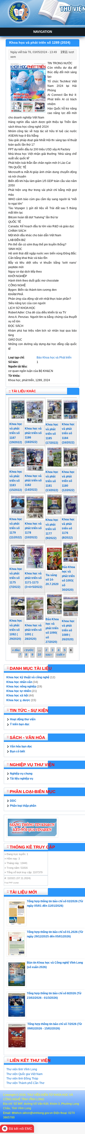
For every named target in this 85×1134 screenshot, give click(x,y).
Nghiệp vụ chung (21, 773)
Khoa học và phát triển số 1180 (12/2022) (68, 481)
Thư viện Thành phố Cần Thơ (25, 1083)
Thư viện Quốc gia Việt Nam (24, 1074)
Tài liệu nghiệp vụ (21, 778)
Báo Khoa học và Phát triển (54, 357)
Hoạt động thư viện (22, 719)
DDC (13, 800)
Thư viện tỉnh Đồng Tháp (22, 1078)
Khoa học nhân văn (19, 682)
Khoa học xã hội (17, 695)
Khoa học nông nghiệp (21, 686)
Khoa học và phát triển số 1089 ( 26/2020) (68, 630)
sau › (49, 654)
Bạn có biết (17, 751)
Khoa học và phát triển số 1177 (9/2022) (52, 529)
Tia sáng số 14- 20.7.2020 (52, 579)
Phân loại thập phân (23, 805)
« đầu (16, 650)
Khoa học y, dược (18, 700)
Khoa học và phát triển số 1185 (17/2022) (52, 433)
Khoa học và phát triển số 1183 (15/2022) (15, 481)
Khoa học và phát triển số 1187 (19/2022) (15, 433)
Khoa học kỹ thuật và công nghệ (27, 677)
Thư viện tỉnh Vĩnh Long (21, 1069)
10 (39, 654)
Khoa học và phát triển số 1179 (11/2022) (15, 528)
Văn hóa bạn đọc (21, 746)
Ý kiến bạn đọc (20, 724)
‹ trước (29, 650)
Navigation (42, 32)
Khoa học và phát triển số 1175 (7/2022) (15, 578)
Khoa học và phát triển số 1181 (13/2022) (52, 481)
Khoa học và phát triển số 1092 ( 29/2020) (15, 630)
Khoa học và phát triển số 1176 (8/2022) (68, 528)
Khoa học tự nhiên (18, 691)
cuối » (61, 654)
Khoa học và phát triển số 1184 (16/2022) (68, 433)
